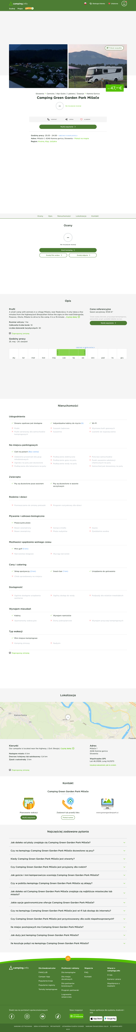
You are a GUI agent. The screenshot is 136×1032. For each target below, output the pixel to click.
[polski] (85, 3)
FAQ (86, 972)
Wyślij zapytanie (66, 127)
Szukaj (12, 8)
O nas (109, 975)
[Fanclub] (29, 8)
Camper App (44, 976)
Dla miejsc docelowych (66, 977)
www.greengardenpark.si (107, 812)
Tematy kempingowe (48, 989)
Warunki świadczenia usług (97, 1026)
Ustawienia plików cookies (73, 1026)
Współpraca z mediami (113, 984)
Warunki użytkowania (23, 1026)
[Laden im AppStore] (96, 1018)
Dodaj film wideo (53, 255)
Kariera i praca (114, 979)
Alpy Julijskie (51, 141)
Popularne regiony (47, 985)
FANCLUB (43, 972)
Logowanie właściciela (66, 995)
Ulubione (114, 3)
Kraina (41, 141)
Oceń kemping (66, 250)
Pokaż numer (68, 817)
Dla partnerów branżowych (67, 984)
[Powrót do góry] (68, 958)
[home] (19, 967)
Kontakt (88, 976)
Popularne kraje (46, 981)
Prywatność (55, 1026)
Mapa (20, 8)
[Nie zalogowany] (124, 3)
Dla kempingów (68, 972)
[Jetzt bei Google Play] (110, 1018)
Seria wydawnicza (41, 1026)
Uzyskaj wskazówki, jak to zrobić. (103, 765)
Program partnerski (70, 990)
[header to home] (18, 3)
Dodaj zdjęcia (82, 255)
